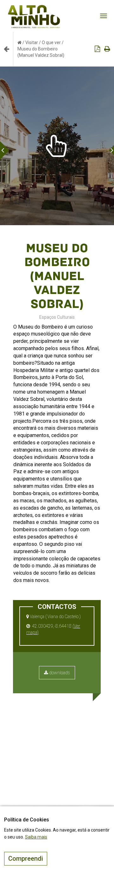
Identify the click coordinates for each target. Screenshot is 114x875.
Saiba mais (36, 836)
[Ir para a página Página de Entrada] (19, 42)
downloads (59, 672)
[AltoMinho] (34, 8)
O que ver (51, 42)
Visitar (31, 42)
